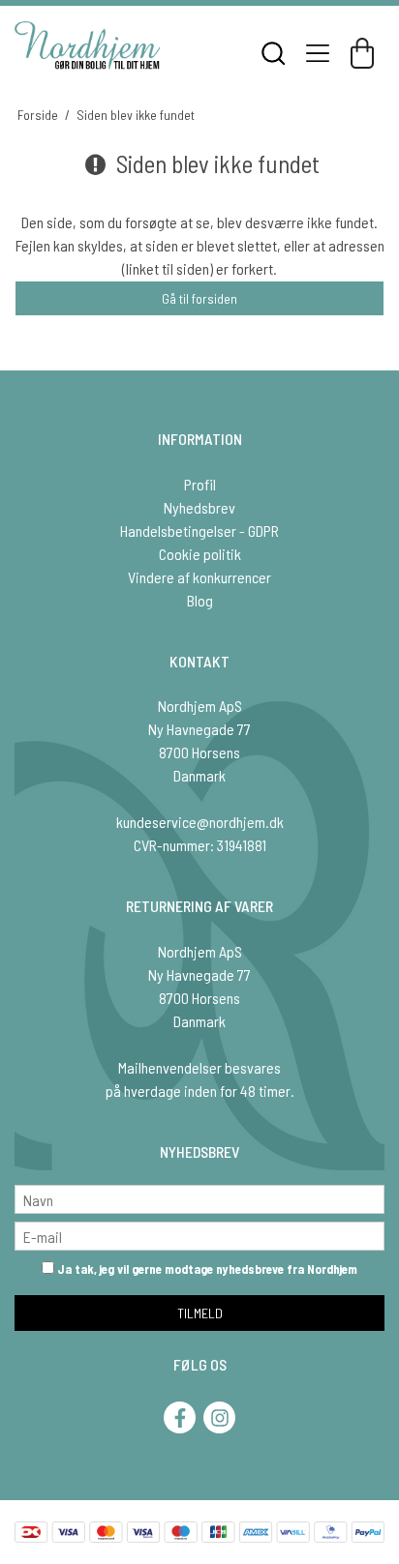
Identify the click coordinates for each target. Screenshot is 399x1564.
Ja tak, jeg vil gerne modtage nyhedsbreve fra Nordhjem (205, 1269)
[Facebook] (180, 1417)
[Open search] (273, 53)
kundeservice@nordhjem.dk (200, 821)
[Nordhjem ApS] (87, 45)
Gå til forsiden (199, 298)
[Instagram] (219, 1417)
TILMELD (200, 1313)
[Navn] (199, 1197)
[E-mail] (199, 1234)
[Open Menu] (317, 53)
